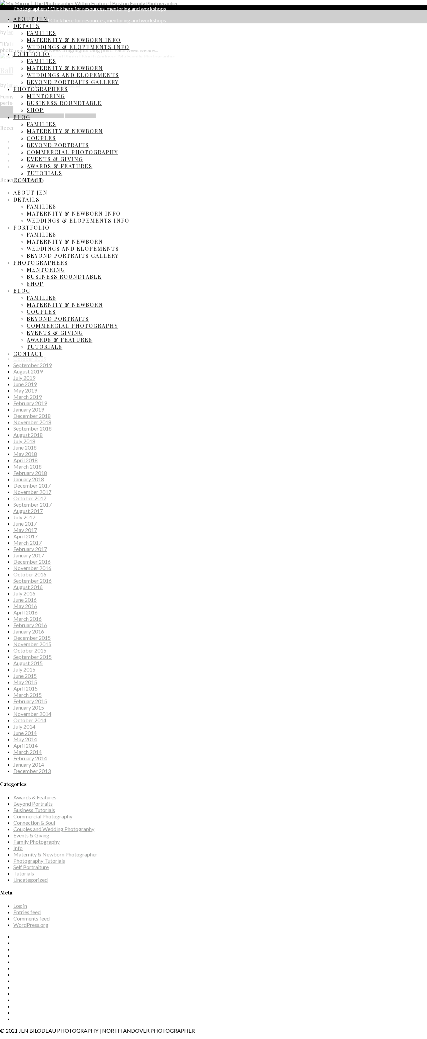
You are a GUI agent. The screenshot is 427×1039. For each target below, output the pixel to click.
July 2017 (24, 517)
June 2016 (25, 599)
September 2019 (32, 365)
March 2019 (27, 397)
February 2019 (30, 403)
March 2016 (27, 618)
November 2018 (32, 422)
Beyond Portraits (58, 145)
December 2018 (32, 416)
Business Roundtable (64, 102)
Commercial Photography (72, 152)
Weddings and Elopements (73, 74)
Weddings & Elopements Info (78, 46)
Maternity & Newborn (65, 67)
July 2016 (24, 593)
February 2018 (30, 473)
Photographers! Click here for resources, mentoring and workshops (89, 8)
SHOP (35, 109)
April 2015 (25, 688)
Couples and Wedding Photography (53, 829)
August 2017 (28, 511)
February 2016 (30, 625)
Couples (41, 138)
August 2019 (28, 371)
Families (41, 32)
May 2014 (25, 739)
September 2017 (32, 504)
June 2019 (25, 384)
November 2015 (32, 644)
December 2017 (32, 485)
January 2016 (28, 631)
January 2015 (28, 707)
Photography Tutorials (39, 860)
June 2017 (25, 523)
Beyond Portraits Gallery (73, 81)
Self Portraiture (31, 867)
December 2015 (32, 637)
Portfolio (31, 53)
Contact (28, 180)
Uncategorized (30, 879)
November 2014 (32, 714)
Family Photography (36, 841)
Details (26, 25)
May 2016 (25, 606)
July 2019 (24, 377)
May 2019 (25, 390)
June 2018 (25, 447)
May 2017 (25, 530)
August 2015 (28, 663)
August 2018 (28, 435)
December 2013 (32, 771)
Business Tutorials (34, 810)
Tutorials (44, 173)
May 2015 (25, 682)
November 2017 (32, 492)
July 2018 (24, 441)
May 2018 (25, 454)
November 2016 (32, 568)
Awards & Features (59, 166)
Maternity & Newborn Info (74, 39)
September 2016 (32, 580)
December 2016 (32, 561)
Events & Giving (55, 159)
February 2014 (30, 758)
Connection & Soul (34, 822)
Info (18, 848)
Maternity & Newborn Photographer (55, 854)
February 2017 (30, 549)
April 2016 (25, 612)
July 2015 (24, 669)
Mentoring (46, 95)
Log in (20, 905)
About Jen (30, 18)
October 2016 (29, 574)
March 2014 (27, 752)
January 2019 (28, 409)
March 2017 (27, 542)
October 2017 (29, 498)
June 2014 (25, 733)
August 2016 (28, 587)
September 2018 (32, 428)
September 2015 (32, 657)
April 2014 (25, 745)
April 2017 (25, 536)
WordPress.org (30, 925)
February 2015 (30, 701)
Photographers (40, 88)
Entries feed (27, 912)
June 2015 (25, 676)
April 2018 (25, 460)
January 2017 (28, 555)
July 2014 (24, 726)
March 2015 (27, 695)
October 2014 (29, 720)
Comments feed (31, 918)
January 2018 (28, 479)
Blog (21, 116)
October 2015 (29, 650)
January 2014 (28, 764)
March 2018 (27, 466)
